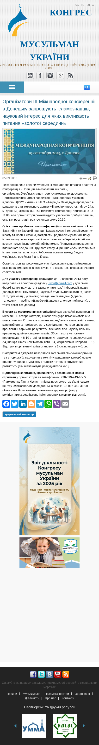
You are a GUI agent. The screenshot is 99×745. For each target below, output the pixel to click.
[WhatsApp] (48, 403)
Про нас (50, 698)
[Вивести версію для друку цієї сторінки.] (90, 178)
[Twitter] (15, 403)
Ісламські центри (57, 694)
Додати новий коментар (19, 414)
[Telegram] (40, 403)
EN (88, 5)
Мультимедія (31, 694)
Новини (12, 694)
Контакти (68, 698)
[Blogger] (31, 403)
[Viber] (57, 403)
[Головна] (21, 35)
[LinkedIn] (23, 403)
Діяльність (32, 698)
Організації (82, 694)
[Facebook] (6, 403)
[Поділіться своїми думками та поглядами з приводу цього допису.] (95, 178)
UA (77, 5)
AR (93, 5)
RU (82, 5)
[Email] (65, 403)
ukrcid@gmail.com (60, 283)
